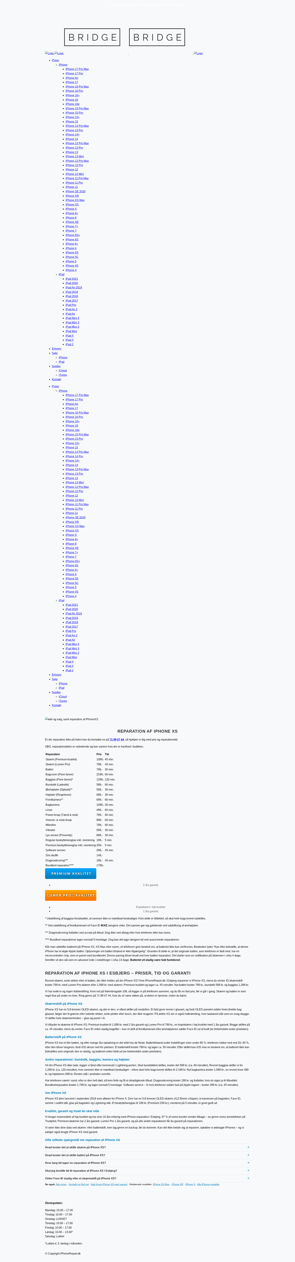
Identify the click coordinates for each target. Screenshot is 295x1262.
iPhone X (190, 1184)
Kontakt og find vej (79, 1184)
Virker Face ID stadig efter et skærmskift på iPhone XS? (80, 1178)
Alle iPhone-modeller (208, 1184)
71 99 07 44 (117, 739)
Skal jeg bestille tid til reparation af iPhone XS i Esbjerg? (81, 1170)
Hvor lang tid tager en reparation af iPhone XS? (75, 1162)
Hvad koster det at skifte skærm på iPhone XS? (75, 1147)
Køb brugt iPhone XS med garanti (109, 1184)
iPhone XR (177, 1184)
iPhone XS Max (161, 1184)
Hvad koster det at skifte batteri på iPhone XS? (75, 1155)
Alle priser (61, 1184)
